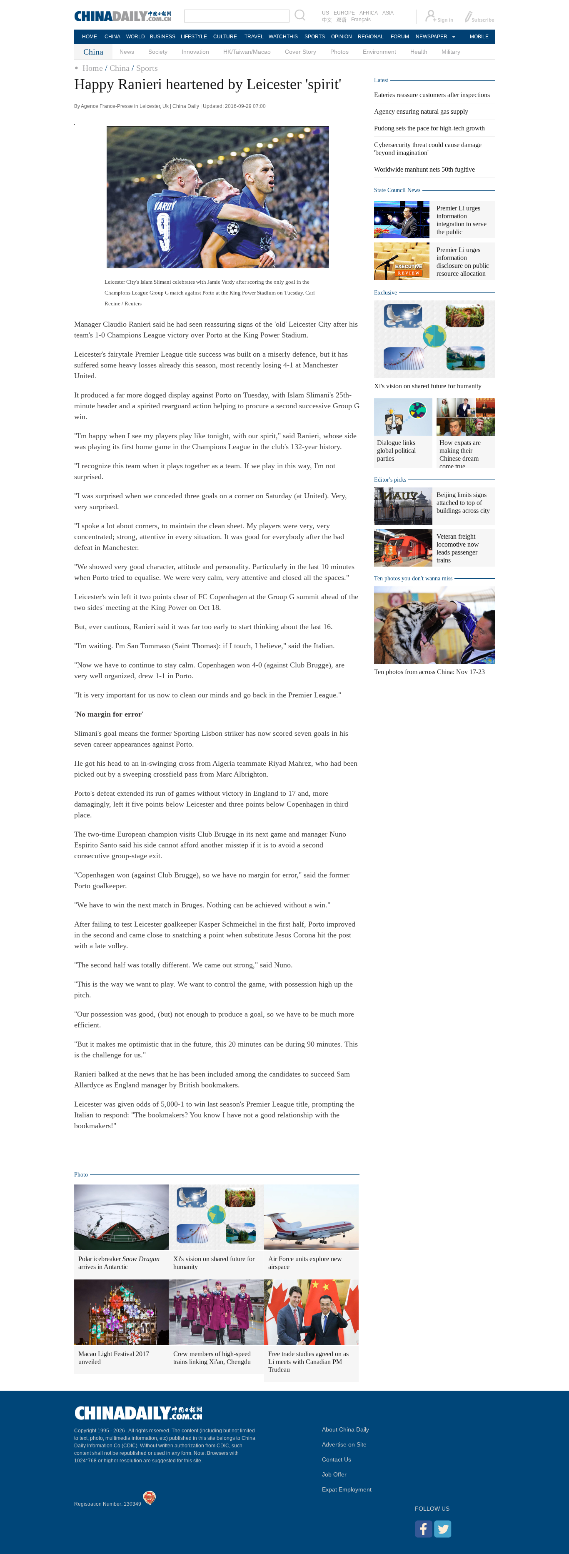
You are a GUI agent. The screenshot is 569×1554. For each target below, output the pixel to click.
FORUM (400, 37)
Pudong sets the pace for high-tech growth (429, 128)
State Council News (397, 190)
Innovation (195, 51)
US (325, 13)
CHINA (112, 37)
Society (157, 51)
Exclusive (385, 293)
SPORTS (314, 37)
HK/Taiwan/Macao (247, 51)
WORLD (135, 37)
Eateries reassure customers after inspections (432, 94)
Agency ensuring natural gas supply (421, 111)
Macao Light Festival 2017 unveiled (113, 1357)
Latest (381, 80)
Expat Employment (347, 1489)
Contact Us (336, 1459)
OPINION (341, 37)
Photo (81, 1175)
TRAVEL (254, 37)
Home (92, 67)
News (127, 51)
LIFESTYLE (194, 37)
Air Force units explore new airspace (305, 1262)
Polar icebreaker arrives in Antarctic (119, 1262)
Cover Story (300, 51)
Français (361, 19)
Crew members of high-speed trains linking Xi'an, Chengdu (212, 1357)
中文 (327, 20)
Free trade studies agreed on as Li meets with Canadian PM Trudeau (308, 1361)
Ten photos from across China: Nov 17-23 (429, 671)
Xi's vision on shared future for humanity (214, 1262)
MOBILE (479, 37)
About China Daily (345, 1429)
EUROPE (344, 13)
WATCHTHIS (283, 37)
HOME (89, 37)
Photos (339, 51)
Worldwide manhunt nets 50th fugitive (424, 169)
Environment (379, 51)
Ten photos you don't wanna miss (413, 578)
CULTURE (225, 37)
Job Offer (334, 1474)
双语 (342, 20)
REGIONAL (371, 37)
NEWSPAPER (431, 37)
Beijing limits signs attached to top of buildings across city (463, 502)
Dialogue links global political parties (396, 450)
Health (418, 51)
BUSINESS (162, 37)
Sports (147, 67)
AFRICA (368, 13)
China (120, 67)
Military (451, 51)
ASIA (388, 13)
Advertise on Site (344, 1444)
